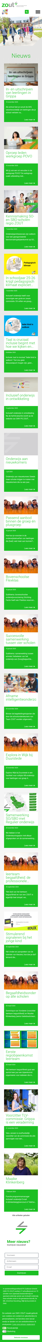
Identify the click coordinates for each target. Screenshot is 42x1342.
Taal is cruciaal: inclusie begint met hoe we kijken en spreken (20, 345)
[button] (4, 1328)
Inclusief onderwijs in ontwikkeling (20, 397)
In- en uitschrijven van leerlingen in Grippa (19, 92)
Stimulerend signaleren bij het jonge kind (19, 937)
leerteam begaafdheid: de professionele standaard (18, 879)
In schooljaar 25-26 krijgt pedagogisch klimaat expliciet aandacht (20, 283)
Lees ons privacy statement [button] (23, 1324)
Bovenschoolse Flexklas (17, 578)
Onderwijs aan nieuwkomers (17, 460)
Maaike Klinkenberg (15, 1180)
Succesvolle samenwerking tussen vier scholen (20, 639)
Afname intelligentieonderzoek (23, 697)
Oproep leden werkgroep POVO (19, 154)
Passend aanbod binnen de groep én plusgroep (21, 521)
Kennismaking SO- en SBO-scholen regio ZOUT (20, 219)
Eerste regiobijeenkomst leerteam (19, 1055)
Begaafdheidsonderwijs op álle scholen (24, 994)
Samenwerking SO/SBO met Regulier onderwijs (20, 818)
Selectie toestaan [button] (21, 1337)
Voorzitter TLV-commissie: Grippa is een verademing (20, 1118)
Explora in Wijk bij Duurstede (19, 756)
